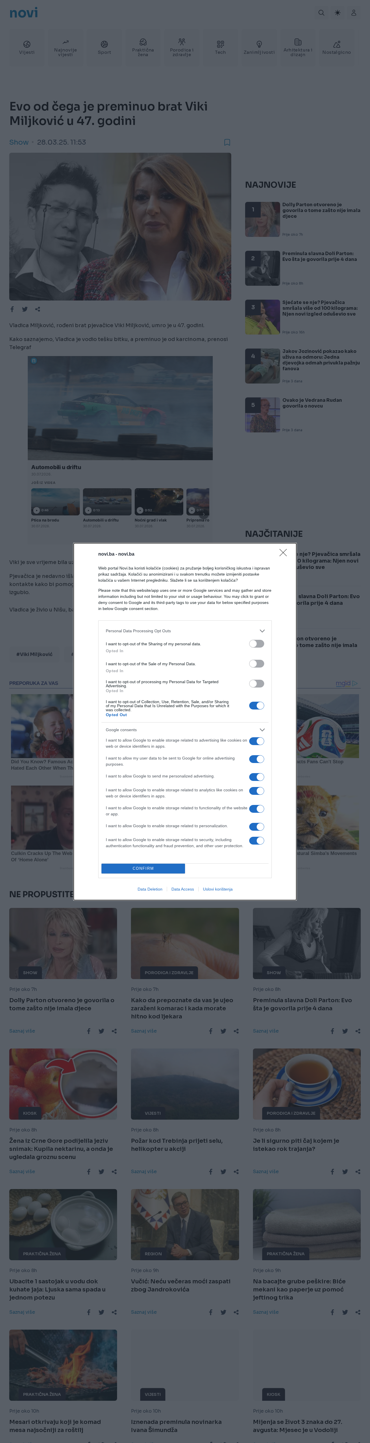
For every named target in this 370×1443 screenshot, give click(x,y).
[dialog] (185, 721)
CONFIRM (143, 868)
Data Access (182, 889)
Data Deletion (150, 889)
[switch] (256, 644)
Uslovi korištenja (218, 889)
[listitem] (185, 631)
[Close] (285, 554)
